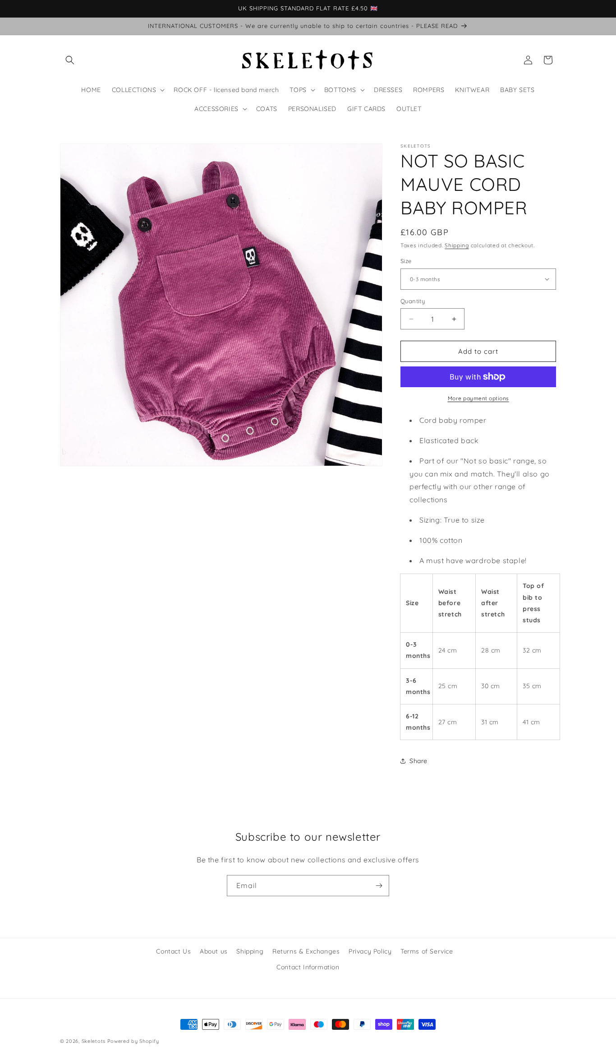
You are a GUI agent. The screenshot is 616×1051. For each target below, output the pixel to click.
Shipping (457, 245)
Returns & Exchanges (306, 951)
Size (406, 260)
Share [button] (418, 761)
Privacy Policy (370, 951)
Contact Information (307, 967)
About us (214, 951)
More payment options (478, 398)
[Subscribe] (379, 885)
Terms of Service (426, 951)
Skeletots (94, 1041)
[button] (70, 60)
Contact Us (173, 951)
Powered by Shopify (133, 1041)
